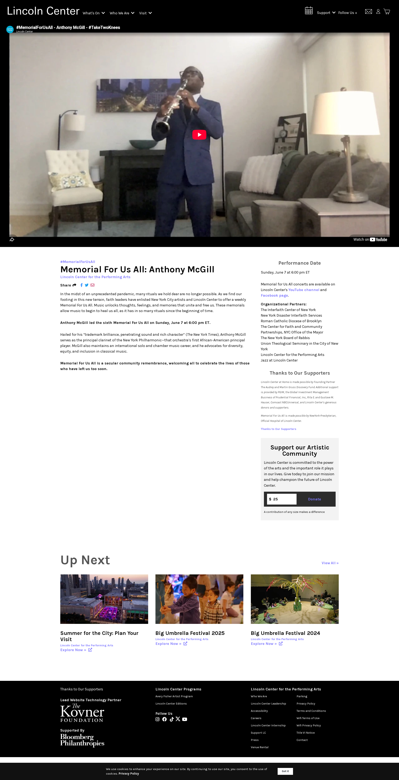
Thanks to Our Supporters (278, 429)
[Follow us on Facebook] (165, 720)
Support (324, 12)
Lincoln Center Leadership (268, 703)
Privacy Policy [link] (129, 773)
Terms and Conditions (311, 711)
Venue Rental (259, 747)
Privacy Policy (306, 703)
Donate (314, 499)
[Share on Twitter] (87, 285)
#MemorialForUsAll (77, 261)
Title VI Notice (306, 732)
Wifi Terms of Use (308, 718)
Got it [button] (285, 771)
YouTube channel (303, 290)
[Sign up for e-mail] (368, 12)
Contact (302, 740)
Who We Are (120, 13)
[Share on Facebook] (81, 285)
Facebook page (274, 295)
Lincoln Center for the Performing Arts (95, 277)
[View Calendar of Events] (309, 11)
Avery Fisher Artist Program (174, 696)
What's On (92, 13)
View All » (330, 563)
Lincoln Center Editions (171, 703)
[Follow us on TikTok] (173, 720)
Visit (143, 13)
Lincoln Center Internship (268, 725)
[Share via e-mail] (92, 285)
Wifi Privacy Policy (309, 725)
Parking (302, 696)
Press (255, 740)
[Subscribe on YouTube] (184, 720)
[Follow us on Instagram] (158, 720)
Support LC (258, 732)
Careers (256, 718)
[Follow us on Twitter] (179, 720)
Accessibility (259, 711)
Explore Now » (73, 650)
